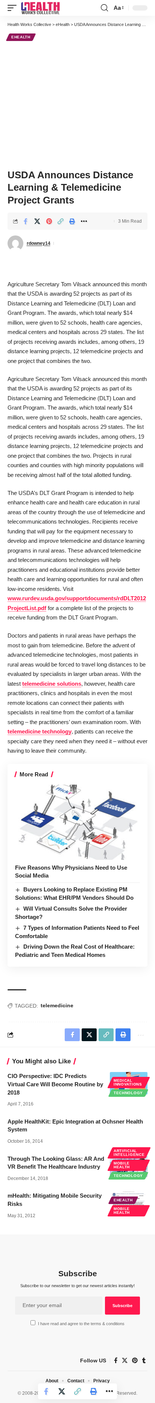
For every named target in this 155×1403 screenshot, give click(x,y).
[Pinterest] (135, 1360)
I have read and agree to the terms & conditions (81, 1323)
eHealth (20, 37)
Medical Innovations (128, 1082)
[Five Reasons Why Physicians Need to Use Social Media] (77, 822)
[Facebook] (115, 1360)
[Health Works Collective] (40, 8)
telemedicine (57, 1005)
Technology (128, 1093)
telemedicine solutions (51, 683)
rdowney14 (38, 243)
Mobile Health (122, 1165)
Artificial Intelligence (129, 1153)
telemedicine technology (39, 731)
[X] (124, 1360)
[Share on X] (37, 221)
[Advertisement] (77, 104)
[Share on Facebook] (25, 221)
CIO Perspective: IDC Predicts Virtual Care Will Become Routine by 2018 (55, 1084)
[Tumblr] (143, 1360)
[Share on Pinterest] (49, 221)
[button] (14, 8)
